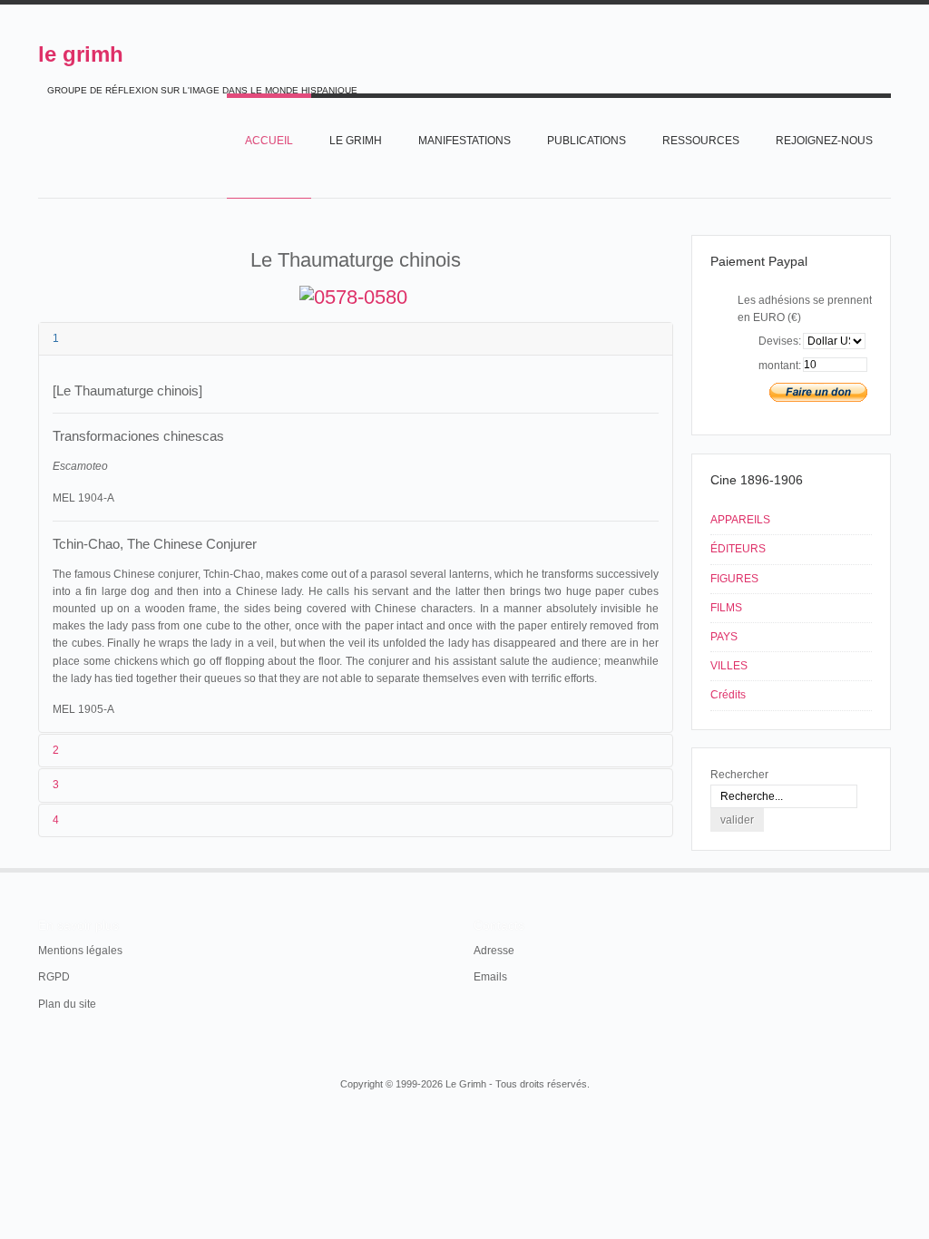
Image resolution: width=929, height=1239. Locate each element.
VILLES (729, 665)
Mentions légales (80, 950)
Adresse (494, 950)
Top (889, 868)
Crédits (728, 694)
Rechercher (739, 774)
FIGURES (734, 578)
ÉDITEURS (738, 548)
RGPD (54, 977)
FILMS (726, 607)
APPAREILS (740, 519)
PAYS (724, 636)
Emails (490, 977)
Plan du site (67, 1004)
